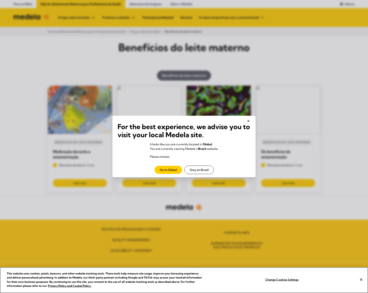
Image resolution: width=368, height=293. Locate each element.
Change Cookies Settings (282, 279)
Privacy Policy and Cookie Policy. (69, 285)
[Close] (361, 279)
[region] (184, 280)
